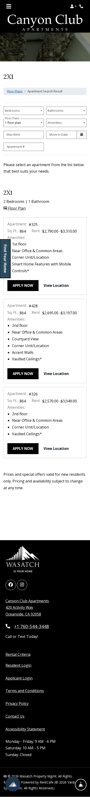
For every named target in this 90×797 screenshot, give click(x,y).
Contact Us (15, 716)
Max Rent (13, 134)
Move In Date (58, 134)
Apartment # (16, 146)
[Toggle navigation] (9, 6)
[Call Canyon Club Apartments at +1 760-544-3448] (81, 6)
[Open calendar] (82, 135)
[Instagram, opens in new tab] (22, 585)
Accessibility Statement (25, 729)
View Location (59, 285)
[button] (73, 6)
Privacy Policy (17, 703)
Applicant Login (19, 678)
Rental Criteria (18, 654)
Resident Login (18, 665)
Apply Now (26, 285)
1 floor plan (13, 122)
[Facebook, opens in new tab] (11, 585)
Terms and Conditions (25, 690)
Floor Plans (15, 91)
